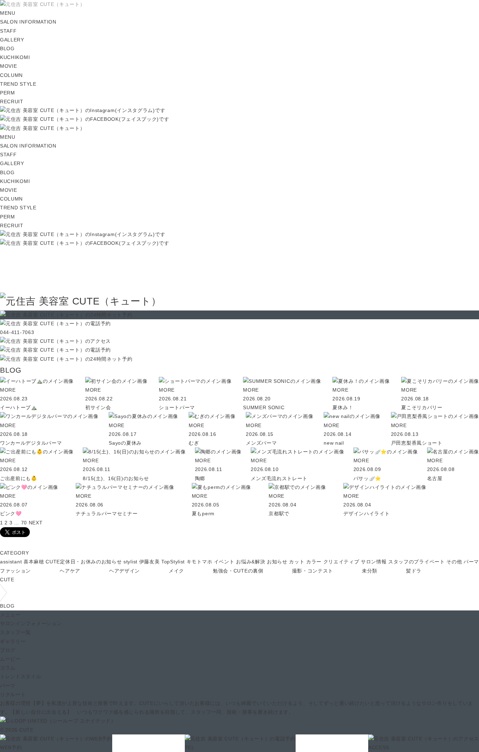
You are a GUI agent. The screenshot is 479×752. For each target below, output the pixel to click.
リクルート (13, 694)
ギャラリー (13, 641)
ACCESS (378, 747)
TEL (190, 747)
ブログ (7, 650)
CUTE (7, 579)
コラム (7, 668)
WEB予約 (11, 747)
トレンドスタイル (20, 676)
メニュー (10, 614)
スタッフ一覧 (15, 632)
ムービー (10, 659)
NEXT (36, 522)
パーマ (7, 685)
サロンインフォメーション (31, 623)
